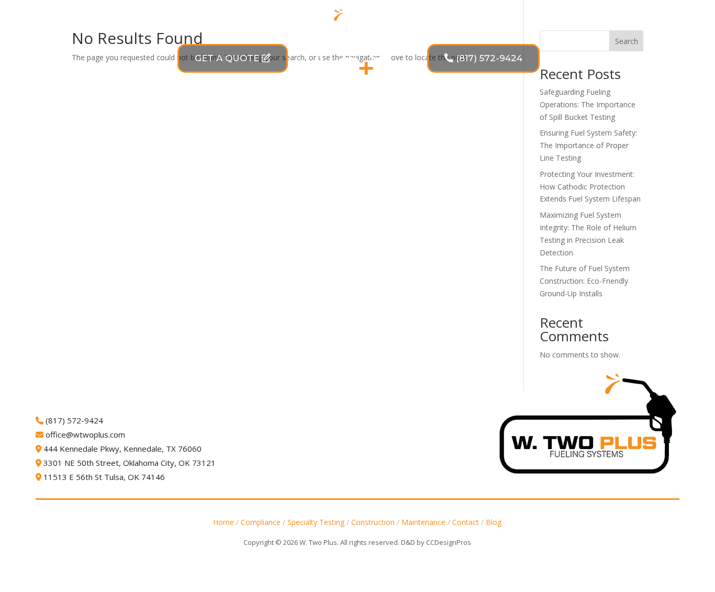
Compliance (164, 126)
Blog (590, 126)
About (500, 126)
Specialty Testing (257, 126)
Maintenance (430, 126)
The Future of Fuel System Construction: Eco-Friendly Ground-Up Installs (585, 280)
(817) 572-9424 (489, 58)
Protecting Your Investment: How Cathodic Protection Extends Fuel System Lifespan (590, 186)
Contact (547, 126)
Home (223, 522)
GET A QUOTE (227, 58)
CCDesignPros (448, 542)
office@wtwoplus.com (85, 434)
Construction (342, 126)
